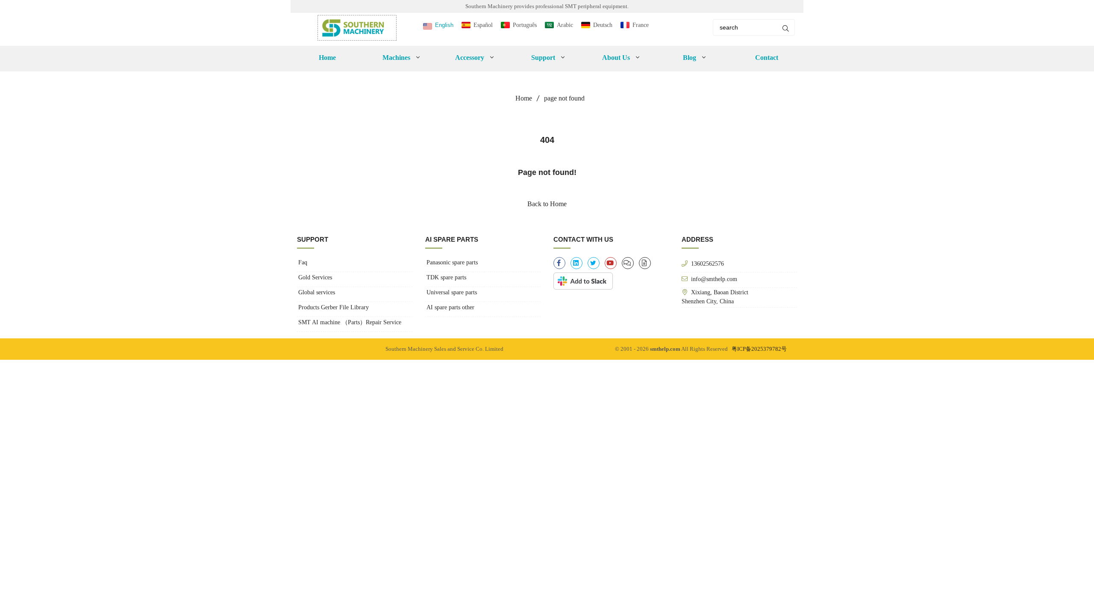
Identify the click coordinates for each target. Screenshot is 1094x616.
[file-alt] (645, 263)
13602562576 (707, 264)
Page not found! (547, 172)
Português (525, 25)
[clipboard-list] (628, 263)
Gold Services (315, 277)
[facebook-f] (559, 263)
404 (547, 140)
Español (483, 25)
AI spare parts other (450, 307)
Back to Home (547, 203)
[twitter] (594, 263)
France (640, 25)
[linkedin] (576, 263)
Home (327, 57)
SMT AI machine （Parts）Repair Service (349, 322)
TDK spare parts (446, 277)
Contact (766, 57)
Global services (316, 292)
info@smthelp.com (714, 279)
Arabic (565, 25)
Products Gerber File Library (333, 307)
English (444, 25)
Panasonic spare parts (452, 262)
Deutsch (602, 25)
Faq (302, 262)
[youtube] (611, 263)
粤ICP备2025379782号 (759, 349)
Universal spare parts (451, 292)
